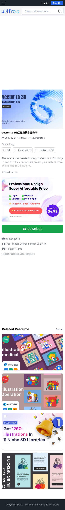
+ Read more (9, 172)
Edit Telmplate (27, 253)
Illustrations (38, 137)
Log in (44, 3)
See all (59, 329)
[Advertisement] (32, 50)
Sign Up (57, 3)
